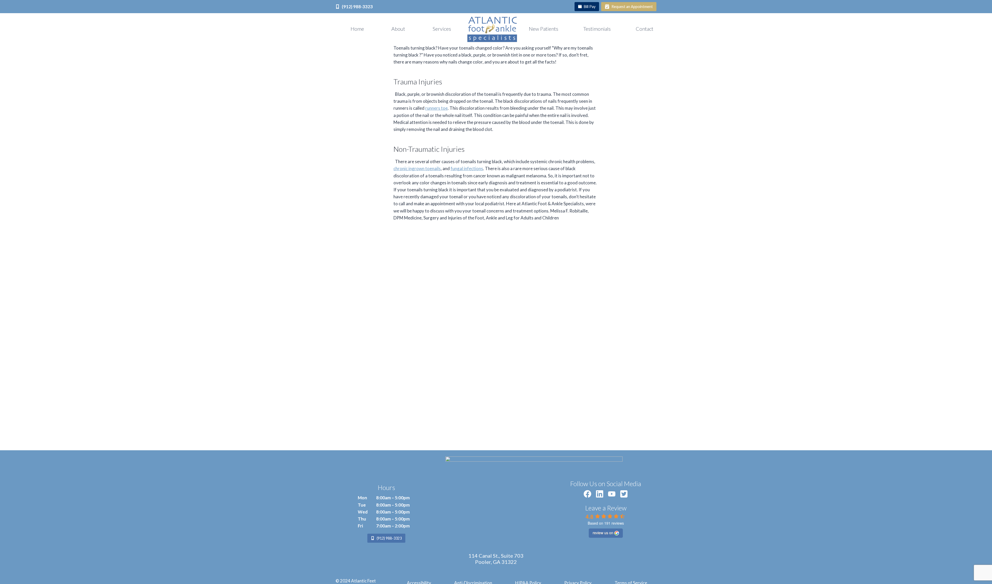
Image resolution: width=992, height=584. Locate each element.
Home (357, 29)
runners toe (436, 108)
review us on (603, 532)
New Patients (543, 29)
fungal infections (467, 168)
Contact (644, 29)
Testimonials (597, 29)
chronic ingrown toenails (417, 168)
